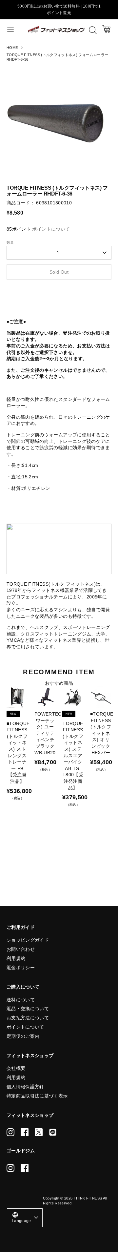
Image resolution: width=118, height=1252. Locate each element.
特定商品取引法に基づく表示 (37, 1095)
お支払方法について (28, 1017)
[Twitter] (39, 1132)
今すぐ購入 (59, 291)
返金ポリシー (21, 967)
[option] (59, 119)
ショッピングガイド (28, 940)
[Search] (93, 30)
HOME (12, 48)
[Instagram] (10, 1132)
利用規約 (16, 958)
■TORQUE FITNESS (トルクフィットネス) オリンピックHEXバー (101, 733)
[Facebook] (25, 1132)
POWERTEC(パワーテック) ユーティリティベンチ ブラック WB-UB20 (51, 733)
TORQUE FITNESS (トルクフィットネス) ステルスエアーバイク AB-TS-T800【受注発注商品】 (73, 755)
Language (21, 1217)
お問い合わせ (21, 949)
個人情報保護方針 (25, 1086)
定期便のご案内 (23, 1036)
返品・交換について (28, 1008)
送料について (21, 999)
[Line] (53, 1132)
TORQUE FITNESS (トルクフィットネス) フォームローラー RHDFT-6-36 (57, 57)
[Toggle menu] (14, 29)
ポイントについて (25, 1027)
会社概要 (16, 1068)
